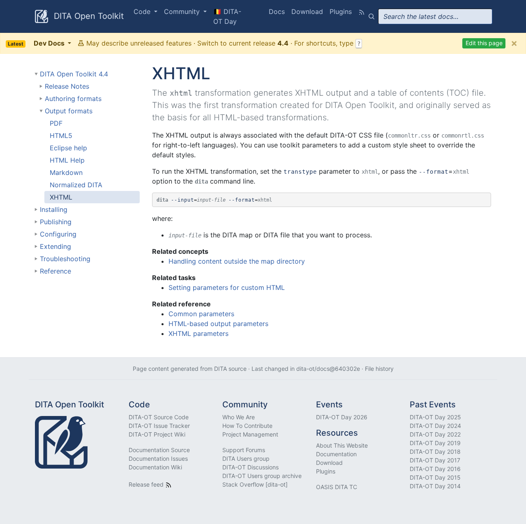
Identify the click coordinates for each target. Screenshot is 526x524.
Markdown (66, 172)
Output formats (68, 111)
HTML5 (61, 135)
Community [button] (183, 11)
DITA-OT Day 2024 (435, 425)
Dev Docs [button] (37, 43)
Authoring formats (73, 98)
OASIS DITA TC (336, 486)
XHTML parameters (198, 333)
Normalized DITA (76, 185)
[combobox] (435, 16)
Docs (277, 11)
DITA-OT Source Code (159, 417)
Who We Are (238, 417)
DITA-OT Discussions (250, 467)
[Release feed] (361, 11)
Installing (53, 209)
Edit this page (484, 42)
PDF (56, 123)
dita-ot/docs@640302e (328, 368)
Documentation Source (159, 449)
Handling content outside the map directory (236, 261)
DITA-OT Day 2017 (435, 460)
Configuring (58, 234)
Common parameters (201, 314)
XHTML (61, 197)
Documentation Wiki (155, 467)
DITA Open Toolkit (87, 16)
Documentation (336, 453)
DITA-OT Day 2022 (435, 434)
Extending (55, 246)
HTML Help (67, 160)
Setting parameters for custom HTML (226, 287)
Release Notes (67, 86)
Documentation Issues (158, 458)
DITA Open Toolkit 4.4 (74, 74)
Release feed (147, 484)
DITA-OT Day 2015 (435, 477)
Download (307, 11)
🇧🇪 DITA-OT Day (227, 16)
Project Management (250, 434)
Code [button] (143, 11)
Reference (55, 271)
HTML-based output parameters (218, 323)
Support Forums (243, 449)
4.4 (282, 43)
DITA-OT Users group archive (262, 475)
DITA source (230, 368)
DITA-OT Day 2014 (435, 486)
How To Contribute (247, 425)
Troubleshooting (65, 259)
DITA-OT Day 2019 (435, 442)
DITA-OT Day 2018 (435, 451)
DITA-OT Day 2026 (341, 417)
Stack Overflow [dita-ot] (255, 484)
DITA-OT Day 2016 (435, 468)
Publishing (56, 222)
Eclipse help (68, 148)
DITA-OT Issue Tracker (159, 425)
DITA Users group (246, 458)
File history (379, 368)
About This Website (342, 445)
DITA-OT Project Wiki (157, 434)
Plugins (341, 11)
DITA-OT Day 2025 (435, 417)
